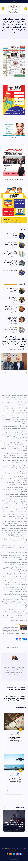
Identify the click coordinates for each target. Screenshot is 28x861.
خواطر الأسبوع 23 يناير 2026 (10, 270)
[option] (14, 821)
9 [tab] (10, 179)
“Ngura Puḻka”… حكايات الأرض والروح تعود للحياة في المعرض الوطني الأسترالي (10, 253)
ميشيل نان (13, 732)
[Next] (7, 807)
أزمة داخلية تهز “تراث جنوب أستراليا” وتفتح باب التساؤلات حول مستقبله (10, 244)
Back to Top (13, 858)
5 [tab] (17, 179)
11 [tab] (7, 179)
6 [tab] (15, 179)
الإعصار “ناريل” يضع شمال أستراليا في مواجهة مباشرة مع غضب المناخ (10, 263)
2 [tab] (22, 179)
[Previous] (4, 807)
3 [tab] (12, 137)
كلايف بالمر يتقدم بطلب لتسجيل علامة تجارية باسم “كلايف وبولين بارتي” (11, 329)
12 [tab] (5, 179)
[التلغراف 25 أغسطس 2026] (14, 61)
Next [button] (23, 128)
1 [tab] (15, 137)
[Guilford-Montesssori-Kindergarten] (14, 99)
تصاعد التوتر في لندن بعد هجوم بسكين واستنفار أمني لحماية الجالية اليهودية (14, 824)
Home (14, 36)
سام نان (19, 349)
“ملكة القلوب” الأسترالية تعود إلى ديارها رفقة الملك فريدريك (10, 299)
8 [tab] (12, 179)
